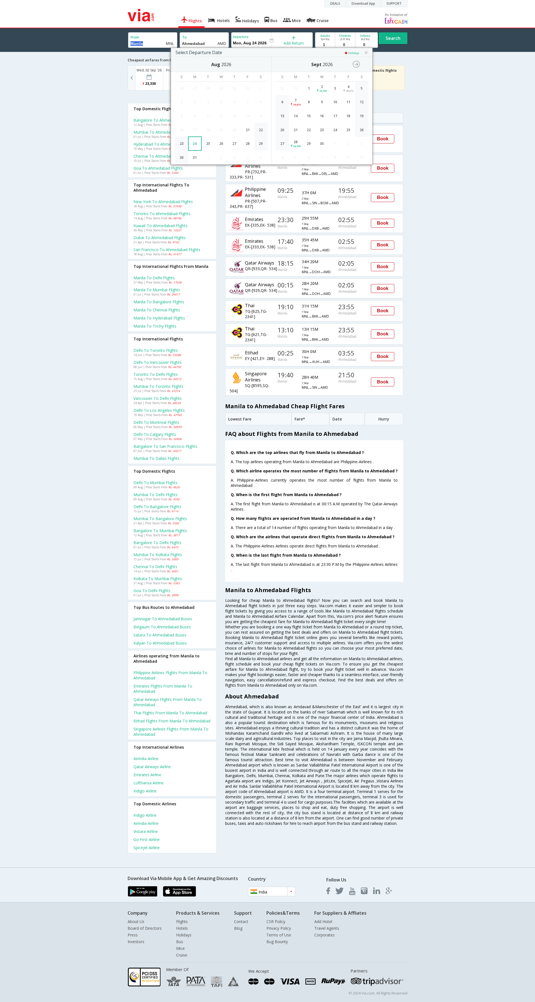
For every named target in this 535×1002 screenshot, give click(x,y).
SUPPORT (394, 3)
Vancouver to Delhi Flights (157, 398)
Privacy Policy (278, 928)
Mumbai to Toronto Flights (158, 386)
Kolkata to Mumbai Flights (157, 578)
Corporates (324, 935)
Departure (241, 37)
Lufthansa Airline (148, 782)
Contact (241, 921)
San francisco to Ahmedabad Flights (166, 249)
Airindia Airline (146, 758)
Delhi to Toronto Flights (155, 350)
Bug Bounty (277, 941)
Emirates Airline (147, 774)
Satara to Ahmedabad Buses (159, 635)
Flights (182, 921)
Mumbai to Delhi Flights (155, 494)
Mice (180, 948)
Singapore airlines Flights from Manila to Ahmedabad (170, 731)
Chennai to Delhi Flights (155, 566)
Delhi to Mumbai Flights (155, 482)
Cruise (181, 955)
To (184, 37)
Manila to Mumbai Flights (156, 289)
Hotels (182, 928)
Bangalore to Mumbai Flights (160, 530)
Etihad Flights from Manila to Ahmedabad (171, 721)
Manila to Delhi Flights (154, 277)
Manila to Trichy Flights (154, 326)
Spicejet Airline (146, 847)
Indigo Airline (145, 791)
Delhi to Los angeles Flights (159, 410)
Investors (136, 941)
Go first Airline (146, 839)
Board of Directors (145, 928)
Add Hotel (323, 921)
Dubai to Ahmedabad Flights (159, 237)
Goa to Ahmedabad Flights (158, 168)
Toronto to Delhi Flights (155, 374)
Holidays (183, 935)
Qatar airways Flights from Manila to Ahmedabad (167, 702)
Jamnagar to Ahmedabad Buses (162, 618)
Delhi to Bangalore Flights (157, 506)
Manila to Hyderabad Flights (159, 318)
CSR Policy (275, 921)
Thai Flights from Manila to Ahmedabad (170, 712)
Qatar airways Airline (152, 766)
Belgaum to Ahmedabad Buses (162, 626)
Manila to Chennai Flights (156, 310)
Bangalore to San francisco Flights (165, 446)
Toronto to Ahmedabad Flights (161, 213)
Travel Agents (326, 928)
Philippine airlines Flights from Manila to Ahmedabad (170, 675)
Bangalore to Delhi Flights (157, 542)
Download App (363, 3)
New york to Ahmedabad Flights (163, 201)
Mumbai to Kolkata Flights (157, 554)
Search (393, 38)
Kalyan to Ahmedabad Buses (160, 643)
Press (133, 935)
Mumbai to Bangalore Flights (160, 518)
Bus (179, 941)
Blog (238, 928)
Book (382, 138)
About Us (136, 921)
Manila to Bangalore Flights (158, 301)
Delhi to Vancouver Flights (157, 362)
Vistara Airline (145, 831)
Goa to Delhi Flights (151, 590)
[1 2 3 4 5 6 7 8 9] (325, 44)
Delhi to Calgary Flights (154, 434)
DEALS (335, 3)
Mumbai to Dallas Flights (156, 458)
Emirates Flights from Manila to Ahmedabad (162, 688)
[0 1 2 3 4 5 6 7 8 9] (345, 44)
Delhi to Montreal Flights (156, 422)
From (135, 37)
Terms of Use (278, 935)
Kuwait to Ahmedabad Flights (160, 225)
